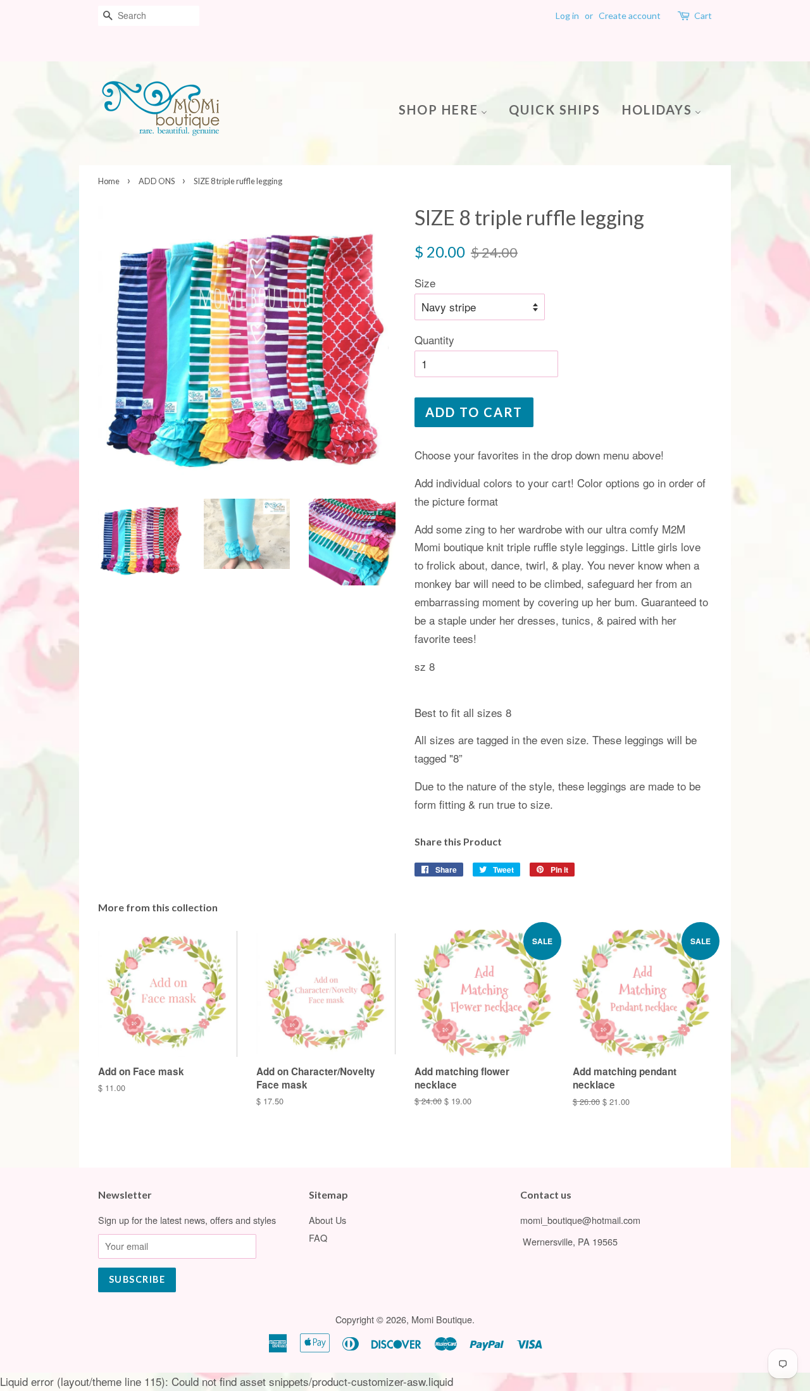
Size (424, 282)
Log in (567, 15)
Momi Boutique (441, 1319)
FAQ (318, 1237)
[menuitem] (447, 108)
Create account (630, 15)
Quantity (434, 339)
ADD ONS (157, 181)
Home (109, 181)
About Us (327, 1219)
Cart (703, 15)
